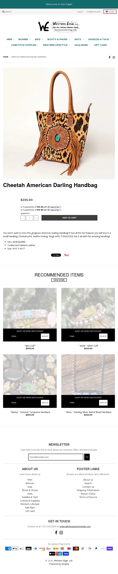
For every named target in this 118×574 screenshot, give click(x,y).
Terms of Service (88, 497)
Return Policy (88, 493)
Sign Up (45, 336)
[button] (59, 206)
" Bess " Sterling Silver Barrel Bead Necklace (88, 412)
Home (5, 57)
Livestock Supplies (23, 45)
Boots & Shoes (57, 39)
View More (59, 280)
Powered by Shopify (59, 563)
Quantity (25, 214)
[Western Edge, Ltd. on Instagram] (114, 57)
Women (23, 39)
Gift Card (100, 45)
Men (9, 39)
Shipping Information (88, 490)
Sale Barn (81, 45)
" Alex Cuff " (30, 345)
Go (87, 457)
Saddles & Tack (99, 39)
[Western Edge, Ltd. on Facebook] (109, 57)
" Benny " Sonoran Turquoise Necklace (30, 412)
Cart (111, 11)
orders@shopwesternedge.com (75, 526)
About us (88, 479)
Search (88, 483)
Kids (38, 39)
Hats (78, 39)
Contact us (88, 486)
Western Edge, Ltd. (63, 560)
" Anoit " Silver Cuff (88, 345)
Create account (93, 11)
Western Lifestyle (55, 45)
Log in (80, 11)
